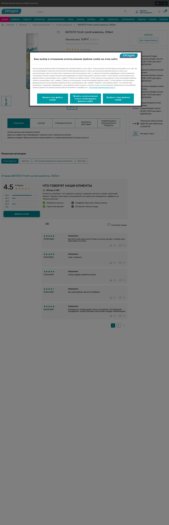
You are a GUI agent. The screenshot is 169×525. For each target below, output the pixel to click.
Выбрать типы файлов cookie (118, 98)
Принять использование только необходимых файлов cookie (85, 98)
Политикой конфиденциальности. (102, 87)
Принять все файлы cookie (52, 98)
